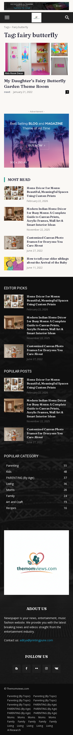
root (7, 92)
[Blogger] (16, 669)
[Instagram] (46, 669)
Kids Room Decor (14, 73)
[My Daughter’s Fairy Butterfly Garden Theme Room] (36, 59)
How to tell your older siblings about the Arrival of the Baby (48, 261)
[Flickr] (36, 669)
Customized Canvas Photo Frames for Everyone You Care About (45, 241)
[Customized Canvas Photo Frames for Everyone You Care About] (14, 242)
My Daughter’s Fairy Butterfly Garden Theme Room (35, 83)
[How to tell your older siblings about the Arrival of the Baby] (14, 263)
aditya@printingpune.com (36, 640)
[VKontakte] (56, 669)
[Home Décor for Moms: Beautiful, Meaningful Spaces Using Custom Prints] (14, 193)
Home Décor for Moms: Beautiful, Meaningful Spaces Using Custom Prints (47, 192)
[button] (6, 17)
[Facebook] (26, 669)
